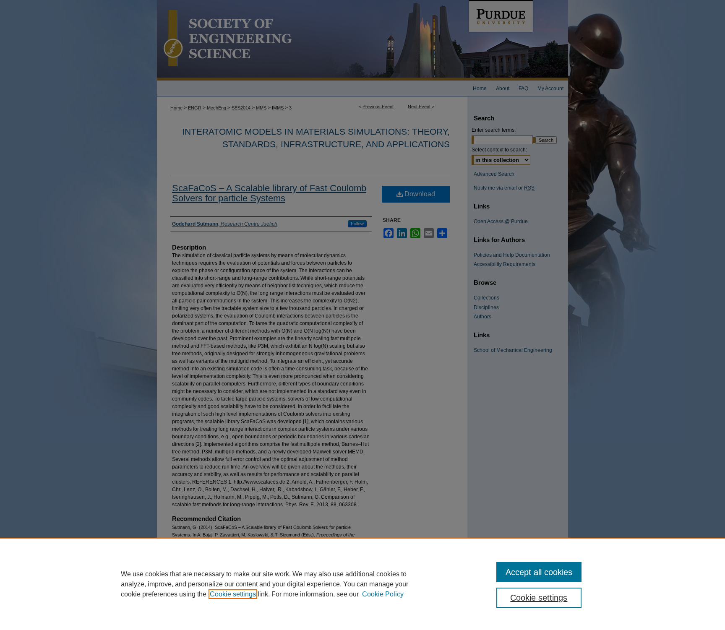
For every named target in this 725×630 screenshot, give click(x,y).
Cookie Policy (383, 594)
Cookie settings (233, 594)
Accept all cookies (539, 572)
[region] (362, 584)
